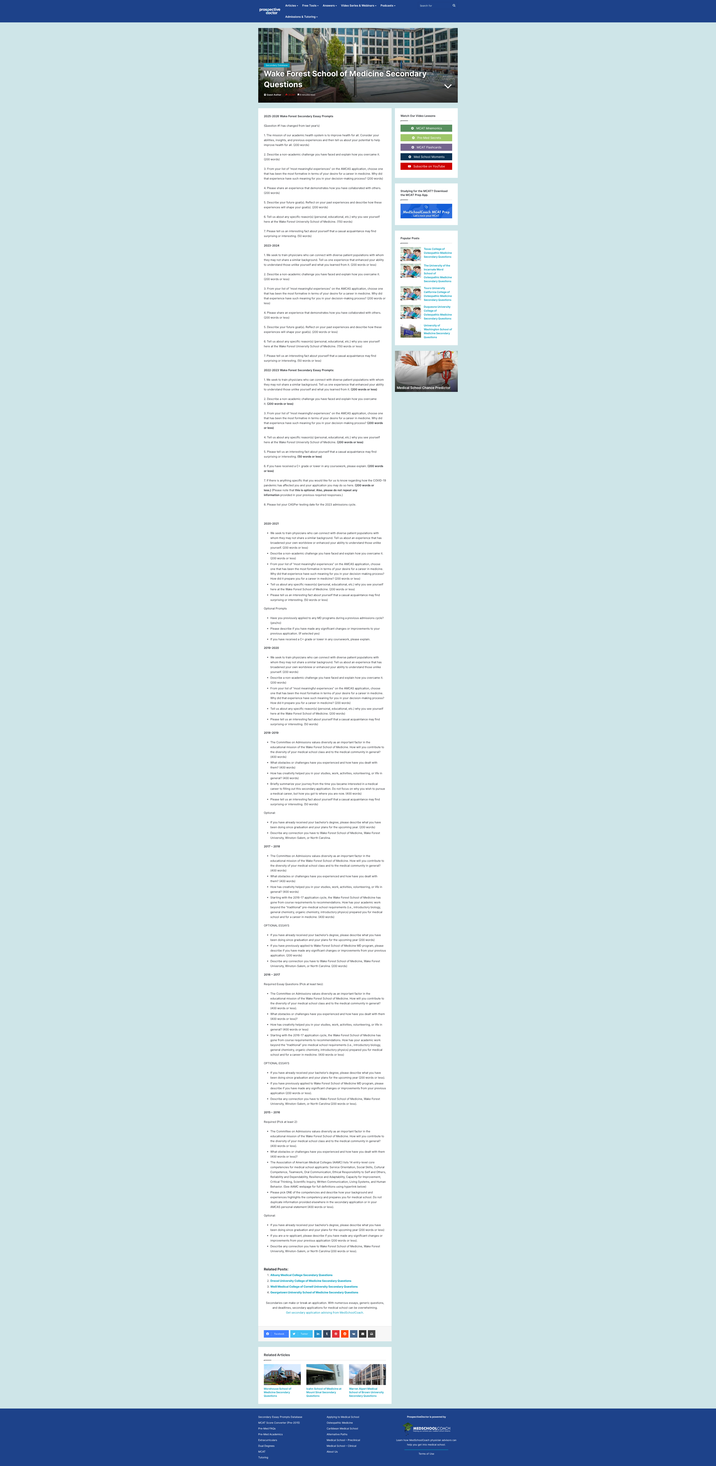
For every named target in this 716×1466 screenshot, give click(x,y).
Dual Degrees (266, 1445)
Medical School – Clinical (341, 1445)
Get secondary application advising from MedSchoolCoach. (325, 1312)
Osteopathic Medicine (340, 1422)
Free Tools (309, 5)
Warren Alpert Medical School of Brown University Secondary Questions (366, 1392)
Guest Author (274, 94)
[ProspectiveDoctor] (270, 11)
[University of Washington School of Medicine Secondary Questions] (411, 331)
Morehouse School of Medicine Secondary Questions (277, 1392)
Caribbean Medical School (342, 1428)
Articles (290, 5)
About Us (332, 1451)
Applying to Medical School (343, 1416)
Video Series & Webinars (357, 5)
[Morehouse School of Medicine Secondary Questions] (282, 1374)
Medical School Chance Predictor (423, 388)
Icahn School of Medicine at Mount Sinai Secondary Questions (323, 1392)
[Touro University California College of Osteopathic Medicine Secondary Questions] (411, 293)
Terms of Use (426, 1453)
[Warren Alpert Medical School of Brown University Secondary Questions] (367, 1374)
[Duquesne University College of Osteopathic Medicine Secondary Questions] (411, 312)
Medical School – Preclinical (343, 1440)
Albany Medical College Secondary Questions (301, 1275)
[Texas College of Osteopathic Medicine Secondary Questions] (411, 254)
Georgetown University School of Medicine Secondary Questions (314, 1292)
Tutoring (263, 1457)
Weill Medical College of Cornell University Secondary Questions (314, 1286)
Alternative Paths (337, 1434)
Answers (329, 5)
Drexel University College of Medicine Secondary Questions (310, 1281)
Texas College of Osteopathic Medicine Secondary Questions (438, 252)
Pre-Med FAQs (267, 1428)
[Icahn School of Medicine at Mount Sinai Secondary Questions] (324, 1374)
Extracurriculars (267, 1440)
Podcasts (387, 5)
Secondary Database (277, 65)
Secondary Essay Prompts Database (280, 1416)
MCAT (262, 1451)
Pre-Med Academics (270, 1434)
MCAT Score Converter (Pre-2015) (279, 1422)
